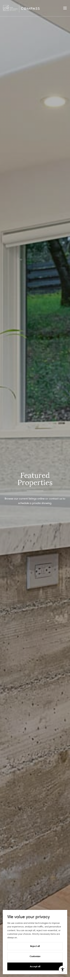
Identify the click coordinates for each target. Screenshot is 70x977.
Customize (35, 956)
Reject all (35, 946)
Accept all (35, 966)
